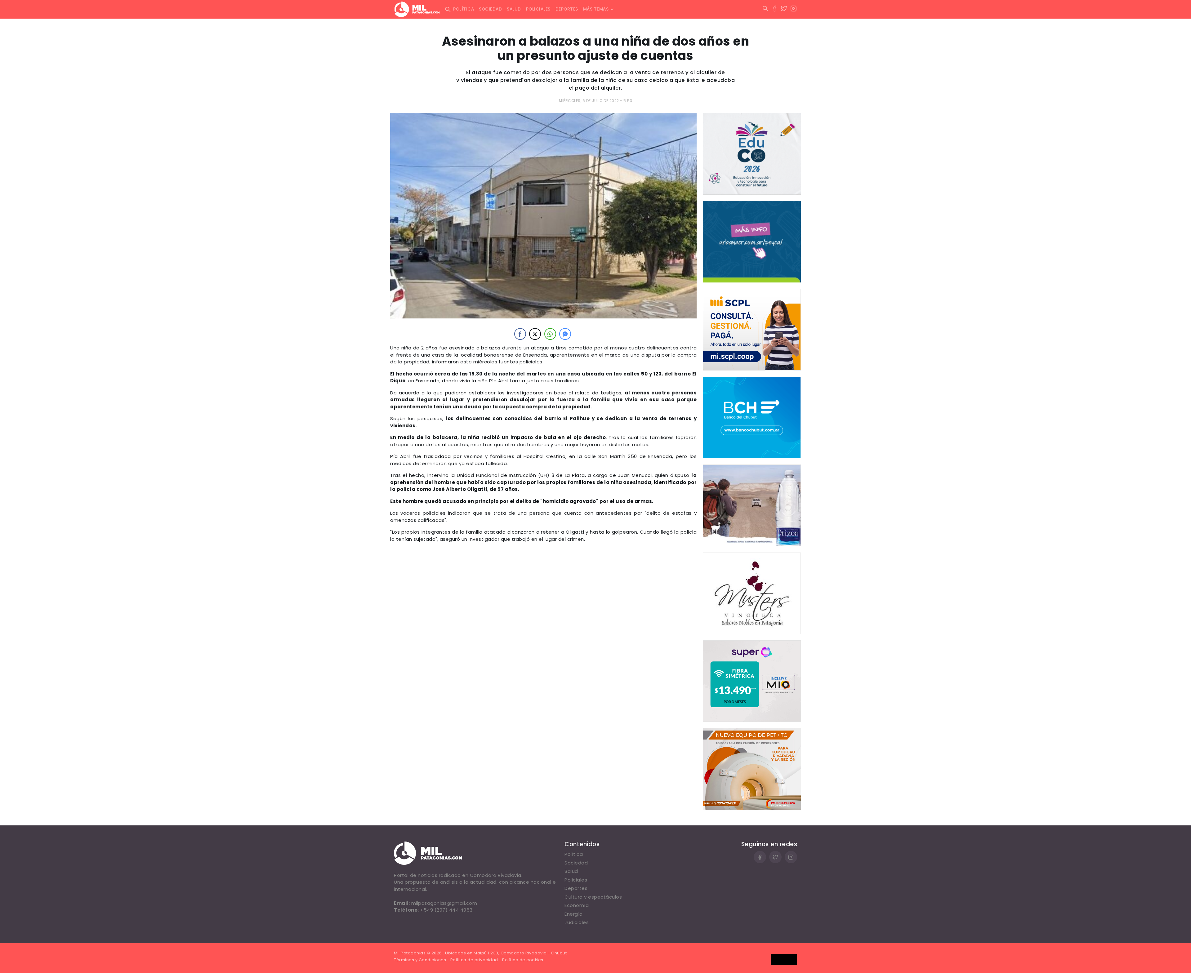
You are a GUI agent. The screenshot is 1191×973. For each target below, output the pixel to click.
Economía (576, 905)
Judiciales (576, 922)
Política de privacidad (474, 959)
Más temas (596, 9)
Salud (514, 9)
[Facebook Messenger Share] (565, 334)
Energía (573, 914)
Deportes (566, 9)
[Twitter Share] (535, 334)
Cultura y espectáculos (593, 897)
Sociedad (490, 9)
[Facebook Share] (520, 334)
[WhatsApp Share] (550, 334)
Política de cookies (522, 959)
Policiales (538, 9)
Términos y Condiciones (420, 959)
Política (463, 9)
